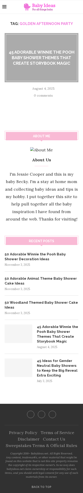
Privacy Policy (23, 432)
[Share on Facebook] (36, 102)
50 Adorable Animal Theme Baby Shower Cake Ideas (41, 280)
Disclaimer (28, 439)
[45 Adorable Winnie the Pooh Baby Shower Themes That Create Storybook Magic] (18, 334)
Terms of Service (57, 432)
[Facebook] (30, 414)
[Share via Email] (54, 102)
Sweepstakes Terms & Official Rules (41, 445)
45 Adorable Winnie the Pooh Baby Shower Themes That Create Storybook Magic (41, 57)
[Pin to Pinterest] (48, 102)
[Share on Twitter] (42, 102)
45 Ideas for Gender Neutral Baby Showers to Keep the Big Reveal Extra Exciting (57, 368)
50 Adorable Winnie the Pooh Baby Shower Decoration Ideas (35, 256)
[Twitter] (41, 414)
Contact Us (54, 439)
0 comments (43, 95)
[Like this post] (29, 102)
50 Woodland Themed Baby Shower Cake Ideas (41, 304)
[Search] (78, 7)
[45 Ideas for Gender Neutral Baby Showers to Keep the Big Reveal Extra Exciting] (18, 367)
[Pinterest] (52, 414)
